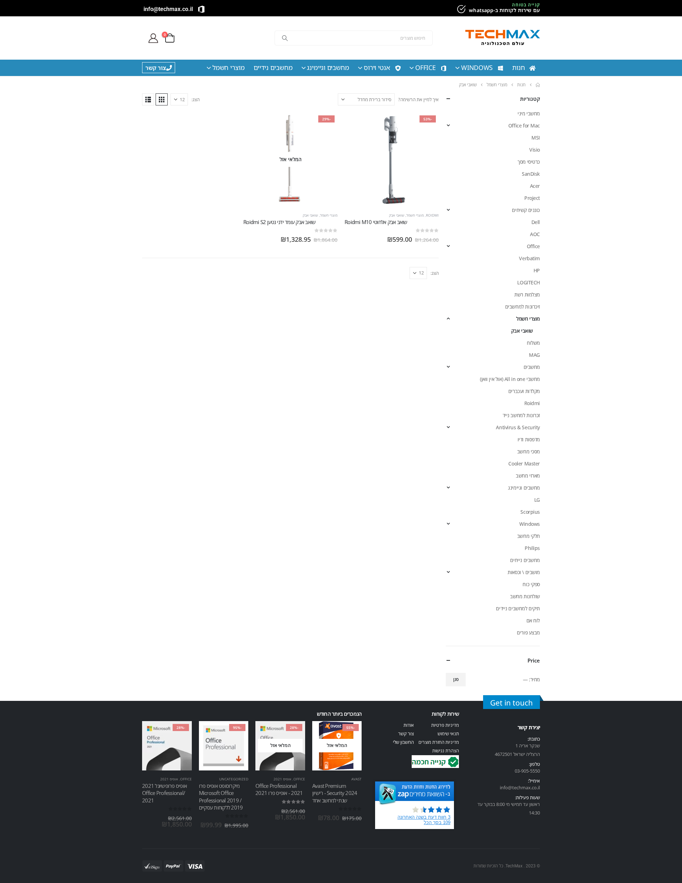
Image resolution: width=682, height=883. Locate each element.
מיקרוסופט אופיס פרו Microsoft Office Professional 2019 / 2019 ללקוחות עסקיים (221, 796)
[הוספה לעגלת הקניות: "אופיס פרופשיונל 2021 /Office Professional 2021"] (180, 732)
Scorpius (530, 511)
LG (537, 499)
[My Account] (153, 38)
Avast (356, 778)
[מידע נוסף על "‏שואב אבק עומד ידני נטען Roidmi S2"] (325, 124)
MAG (534, 354)
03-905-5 (523, 771)
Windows (477, 67)
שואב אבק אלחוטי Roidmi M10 (376, 221)
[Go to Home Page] (538, 85)
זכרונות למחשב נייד (521, 415)
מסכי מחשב (528, 451)
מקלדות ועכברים (524, 391)
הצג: (195, 99)
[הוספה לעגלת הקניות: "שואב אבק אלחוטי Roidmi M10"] (427, 124)
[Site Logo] (502, 38)
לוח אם (533, 620)
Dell (535, 222)
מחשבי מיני (529, 113)
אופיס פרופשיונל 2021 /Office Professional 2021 (164, 793)
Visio (534, 149)
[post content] (392, 160)
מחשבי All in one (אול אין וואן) (510, 379)
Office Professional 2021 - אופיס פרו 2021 (279, 789)
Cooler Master (524, 463)
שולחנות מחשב (525, 596)
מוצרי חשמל (228, 67)
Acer (535, 185)
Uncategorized (233, 778)
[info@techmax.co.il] (201, 9)
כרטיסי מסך (529, 161)
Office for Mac (524, 125)
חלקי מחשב (528, 536)
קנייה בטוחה (526, 4)
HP (537, 270)
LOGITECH (528, 282)
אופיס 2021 (282, 778)
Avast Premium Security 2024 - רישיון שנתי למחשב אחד (334, 793)
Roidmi (432, 215)
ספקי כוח (531, 584)
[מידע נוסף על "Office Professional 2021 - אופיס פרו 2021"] (293, 732)
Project (532, 198)
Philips (532, 548)
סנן (456, 679)
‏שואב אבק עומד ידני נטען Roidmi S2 (279, 221)
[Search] (285, 38)
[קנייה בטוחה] (460, 9)
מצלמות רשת (527, 294)
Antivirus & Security (518, 427)
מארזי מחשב (528, 475)
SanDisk (531, 173)
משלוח (533, 342)
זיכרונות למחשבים (522, 306)
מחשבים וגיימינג (328, 67)
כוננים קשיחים (526, 210)
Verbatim (529, 258)
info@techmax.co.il (168, 9)
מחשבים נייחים (525, 560)
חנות (518, 67)
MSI (535, 137)
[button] (162, 99)
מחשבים (532, 367)
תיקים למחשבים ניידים (518, 608)
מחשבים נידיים (273, 67)
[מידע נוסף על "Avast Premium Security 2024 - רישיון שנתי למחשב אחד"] (349, 732)
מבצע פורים (528, 632)
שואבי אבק (396, 215)
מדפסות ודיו (529, 439)
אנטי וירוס (377, 67)
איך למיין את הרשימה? (418, 99)
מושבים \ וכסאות (524, 572)
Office (425, 67)
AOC (535, 234)
